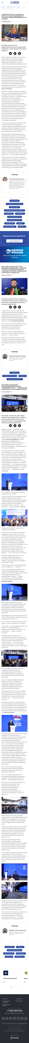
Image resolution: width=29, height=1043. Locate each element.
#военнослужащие (10, 226)
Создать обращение (14, 241)
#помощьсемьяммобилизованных (14, 210)
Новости (19, 6)
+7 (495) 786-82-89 (14, 1011)
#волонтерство (9, 953)
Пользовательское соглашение (14, 1027)
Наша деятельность (11, 6)
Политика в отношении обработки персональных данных (14, 1029)
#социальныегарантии (14, 220)
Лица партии (19, 998)
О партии (5, 998)
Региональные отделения (6, 1001)
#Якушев (20, 947)
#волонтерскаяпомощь (14, 950)
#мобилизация (14, 207)
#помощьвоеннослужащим (14, 204)
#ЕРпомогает (20, 953)
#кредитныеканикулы (14, 216)
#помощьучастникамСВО (14, 379)
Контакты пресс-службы (7, 1005)
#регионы (9, 956)
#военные (22, 226)
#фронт (20, 223)
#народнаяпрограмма (10, 376)
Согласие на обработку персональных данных (14, 1031)
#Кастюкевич (19, 956)
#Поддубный (14, 372)
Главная (3, 6)
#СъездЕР (22, 376)
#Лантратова (14, 200)
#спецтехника (9, 223)
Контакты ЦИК (19, 1001)
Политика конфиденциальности (14, 1028)
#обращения (20, 213)
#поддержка (9, 213)
